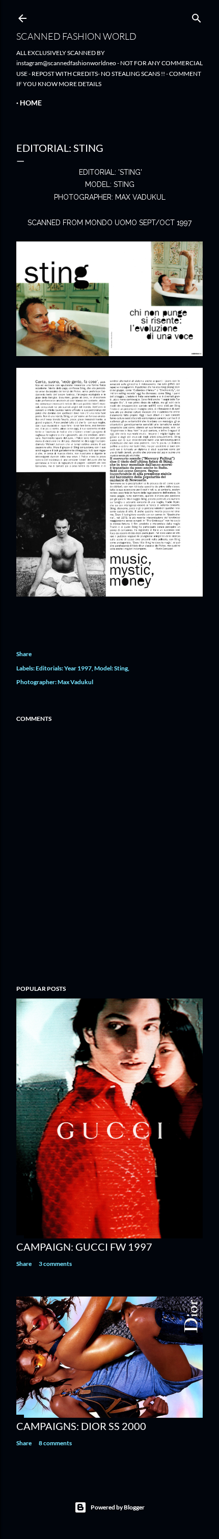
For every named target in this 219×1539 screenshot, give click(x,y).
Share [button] (24, 654)
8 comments (55, 1443)
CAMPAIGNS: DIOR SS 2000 (81, 1426)
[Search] (196, 16)
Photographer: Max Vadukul (54, 682)
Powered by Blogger (118, 1507)
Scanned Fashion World (76, 36)
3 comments (55, 1263)
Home (31, 102)
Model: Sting (111, 668)
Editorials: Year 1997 (64, 668)
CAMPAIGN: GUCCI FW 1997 (84, 1246)
